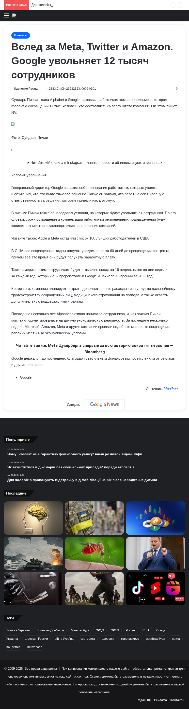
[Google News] (105, 404)
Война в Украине (18, 630)
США (145, 630)
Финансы (20, 35)
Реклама (160, 700)
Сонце (160, 630)
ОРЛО (115, 630)
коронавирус (130, 638)
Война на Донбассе (50, 630)
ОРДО (100, 630)
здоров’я (108, 638)
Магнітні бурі (80, 630)
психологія (34, 647)
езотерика (87, 638)
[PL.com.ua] (22, 15)
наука (176, 638)
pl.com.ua (81, 676)
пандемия (13, 647)
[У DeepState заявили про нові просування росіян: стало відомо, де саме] (94, 588)
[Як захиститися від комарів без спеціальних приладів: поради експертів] (94, 553)
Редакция (144, 700)
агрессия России (36, 638)
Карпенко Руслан (26, 88)
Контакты (177, 700)
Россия (131, 630)
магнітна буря (155, 638)
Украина (12, 638)
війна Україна (64, 638)
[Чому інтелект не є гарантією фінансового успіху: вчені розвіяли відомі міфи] (33, 518)
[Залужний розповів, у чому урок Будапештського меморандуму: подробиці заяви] (155, 553)
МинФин (171, 388)
